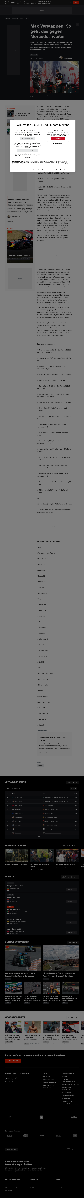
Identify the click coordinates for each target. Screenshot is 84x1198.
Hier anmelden (57, 143)
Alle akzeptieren (27, 138)
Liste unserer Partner (59, 165)
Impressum (20, 169)
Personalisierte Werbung (27, 150)
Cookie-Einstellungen (62, 169)
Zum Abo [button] (58, 138)
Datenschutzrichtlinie (39, 169)
